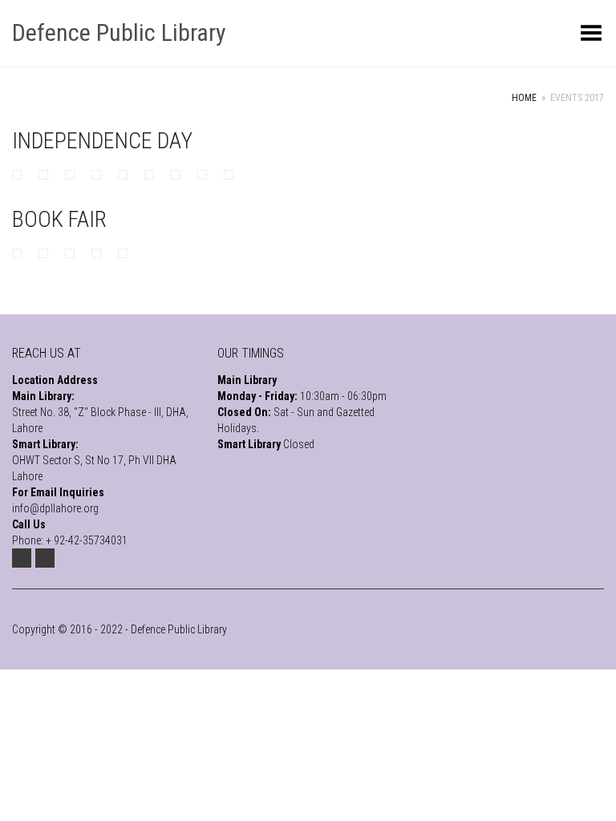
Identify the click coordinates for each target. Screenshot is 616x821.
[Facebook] (45, 558)
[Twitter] (21, 558)
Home (524, 97)
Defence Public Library (119, 32)
